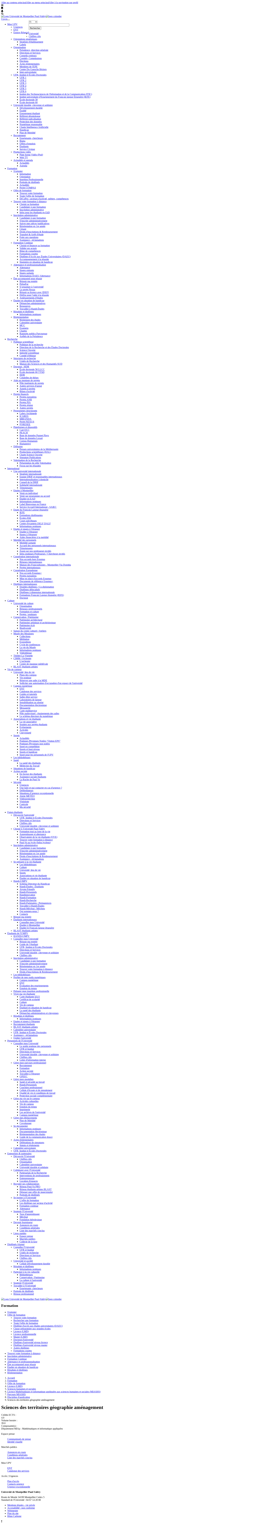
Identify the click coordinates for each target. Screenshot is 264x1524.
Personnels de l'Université (19, 1040)
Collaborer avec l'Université (26, 1170)
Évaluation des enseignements (34, 985)
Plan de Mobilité (27, 132)
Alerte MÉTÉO (27, 796)
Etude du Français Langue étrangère (30, 509)
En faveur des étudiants (31, 774)
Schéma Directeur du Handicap (35, 884)
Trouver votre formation (31, 193)
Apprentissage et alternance (33, 834)
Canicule (24, 804)
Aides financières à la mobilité (34, 537)
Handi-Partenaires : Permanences (35, 903)
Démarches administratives (32, 303)
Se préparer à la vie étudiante (27, 861)
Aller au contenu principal (13, 2)
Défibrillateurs (26, 790)
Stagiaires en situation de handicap (36, 262)
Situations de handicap (24, 768)
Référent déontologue (30, 116)
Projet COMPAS (28, 187)
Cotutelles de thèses (29, 377)
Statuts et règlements (29, 1145)
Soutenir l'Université (23, 1211)
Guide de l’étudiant (29, 944)
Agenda (23, 165)
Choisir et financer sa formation (35, 245)
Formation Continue (23, 242)
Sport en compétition (30, 746)
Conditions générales (30, 1228)
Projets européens (28, 397)
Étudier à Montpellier (30, 925)
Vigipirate (24, 801)
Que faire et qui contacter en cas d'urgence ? (41, 787)
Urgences (18, 27)
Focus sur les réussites (30, 465)
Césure (23, 229)
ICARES (24, 416)
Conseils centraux (28, 55)
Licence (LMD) (21, 1331)
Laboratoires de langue (31, 699)
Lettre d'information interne (33, 1060)
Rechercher (35, 28)
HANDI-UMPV (21, 936)
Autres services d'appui (31, 386)
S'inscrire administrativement (33, 220)
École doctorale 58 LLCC (32, 369)
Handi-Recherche (28, 900)
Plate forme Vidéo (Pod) (31, 154)
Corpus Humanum (28, 441)
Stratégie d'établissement (31, 42)
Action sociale (20, 771)
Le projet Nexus (27, 289)
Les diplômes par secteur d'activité (36, 1203)
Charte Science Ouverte (31, 454)
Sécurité (17, 782)
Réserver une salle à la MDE (33, 680)
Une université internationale (27, 471)
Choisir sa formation (29, 204)
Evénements (25, 727)
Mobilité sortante (28, 542)
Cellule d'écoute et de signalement (36, 1090)
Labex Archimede (28, 413)
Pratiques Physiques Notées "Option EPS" (40, 741)
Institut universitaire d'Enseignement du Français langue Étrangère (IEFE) (55, 97)
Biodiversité (25, 628)
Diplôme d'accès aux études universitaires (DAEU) (38, 1326)
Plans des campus (28, 675)
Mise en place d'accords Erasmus (35, 578)
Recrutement (19, 135)
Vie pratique (25, 677)
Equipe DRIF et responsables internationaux (41, 476)
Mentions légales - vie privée (21, 1505)
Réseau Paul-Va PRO (30, 1186)
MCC (22, 325)
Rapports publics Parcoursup (33, 333)
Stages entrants (27, 270)
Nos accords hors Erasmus (32, 559)
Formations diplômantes (31, 515)
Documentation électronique (33, 705)
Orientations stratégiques (25, 39)
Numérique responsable (31, 124)
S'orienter (18, 171)
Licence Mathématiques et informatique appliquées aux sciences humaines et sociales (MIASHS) (54, 1391)
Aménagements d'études (31, 298)
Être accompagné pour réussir (27, 278)
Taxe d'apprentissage (30, 1214)
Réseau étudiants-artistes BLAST (36, 1189)
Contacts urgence (15, 1484)
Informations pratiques (30, 314)
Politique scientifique (23, 342)
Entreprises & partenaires (19, 1153)
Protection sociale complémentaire (36, 1095)
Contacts (24, 914)
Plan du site (12, 1513)
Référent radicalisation (30, 119)
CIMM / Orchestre (22, 658)
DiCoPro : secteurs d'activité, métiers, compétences (44, 198)
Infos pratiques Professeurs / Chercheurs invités (42, 553)
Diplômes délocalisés (30, 589)
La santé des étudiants (30, 763)
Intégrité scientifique (29, 353)
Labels (23, 44)
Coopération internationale (26, 556)
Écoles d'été (25, 518)
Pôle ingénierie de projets (32, 383)
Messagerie (25, 708)
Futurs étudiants (15, 812)
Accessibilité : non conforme (21, 1508)
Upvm (4, 19)
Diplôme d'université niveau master (30, 1345)
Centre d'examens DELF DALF (35, 523)
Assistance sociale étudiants (33, 776)
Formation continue (29, 1206)
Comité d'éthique (28, 355)
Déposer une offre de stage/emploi (36, 1192)
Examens (24, 328)
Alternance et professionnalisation (29, 264)
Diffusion (18, 446)
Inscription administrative (32, 209)
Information (25, 174)
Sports (16, 735)
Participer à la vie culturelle (26, 1272)
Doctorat (24, 598)
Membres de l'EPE (29, 66)
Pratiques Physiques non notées (35, 743)
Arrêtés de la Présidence (31, 336)
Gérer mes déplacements (25, 1117)
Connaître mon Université (32, 922)
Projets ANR (26, 399)
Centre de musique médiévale (34, 664)
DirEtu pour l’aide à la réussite (34, 295)
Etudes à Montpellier (23, 490)
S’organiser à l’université (32, 287)
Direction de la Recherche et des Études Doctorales (44, 347)
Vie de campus (14, 669)
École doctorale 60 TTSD (32, 372)
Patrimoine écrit (27, 625)
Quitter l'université (22, 1038)
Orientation (25, 176)
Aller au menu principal (37, 2)
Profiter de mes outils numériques (29, 977)
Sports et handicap (28, 752)
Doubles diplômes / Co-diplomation (37, 587)
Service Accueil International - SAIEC (38, 507)
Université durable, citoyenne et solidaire (33, 105)
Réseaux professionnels (31, 609)
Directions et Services (30, 53)
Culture (11, 600)
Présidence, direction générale (34, 50)
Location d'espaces (29, 1181)
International (13, 468)
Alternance (25, 267)
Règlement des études (30, 320)
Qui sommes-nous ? (29, 911)
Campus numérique (22, 686)
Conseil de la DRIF (29, 482)
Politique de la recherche (31, 344)
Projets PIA (25, 402)
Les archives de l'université (33, 1112)
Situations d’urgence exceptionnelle (37, 793)
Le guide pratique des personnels (35, 1046)
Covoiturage (25, 1123)
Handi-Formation (28, 897)
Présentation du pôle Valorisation (35, 463)
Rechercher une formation (25, 1320)
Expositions (25, 642)
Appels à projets (27, 388)
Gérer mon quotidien (23, 1079)
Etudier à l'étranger (29, 531)
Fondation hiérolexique (31, 1219)
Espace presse (26, 1236)
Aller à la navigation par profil (63, 2)
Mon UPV (12, 24)
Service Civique (27, 149)
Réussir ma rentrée (28, 281)
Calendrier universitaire (31, 322)
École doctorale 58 (29, 99)
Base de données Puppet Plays (34, 435)
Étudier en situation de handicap (28, 300)
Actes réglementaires (30, 64)
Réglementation (21, 317)
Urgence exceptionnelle (18, 1486)
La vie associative (28, 721)
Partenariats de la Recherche (33, 1173)
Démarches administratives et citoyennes (39, 1013)
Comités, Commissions (31, 58)
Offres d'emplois (27, 143)
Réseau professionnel (23, 1294)
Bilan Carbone (14, 1516)
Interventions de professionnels (34, 1175)
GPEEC (24, 1076)
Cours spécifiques (28, 520)
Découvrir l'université (23, 815)
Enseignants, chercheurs (31, 138)
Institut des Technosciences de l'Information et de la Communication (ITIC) (56, 94)
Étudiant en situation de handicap (35, 1007)
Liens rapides (19, 1233)
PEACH (24, 432)
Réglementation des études (32, 1134)
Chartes (23, 331)
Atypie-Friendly (27, 889)
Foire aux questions (29, 237)
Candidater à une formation (33, 207)
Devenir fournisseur (23, 1222)
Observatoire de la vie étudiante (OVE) (38, 837)
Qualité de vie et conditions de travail (37, 1093)
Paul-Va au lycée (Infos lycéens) (35, 842)
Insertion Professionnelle (31, 179)
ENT (15, 29)
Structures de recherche (24, 358)
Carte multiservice (28, 710)
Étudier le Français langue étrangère (37, 928)
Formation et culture (29, 611)
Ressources (25, 306)
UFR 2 (23, 80)
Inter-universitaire (28, 72)
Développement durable (31, 108)
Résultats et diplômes (23, 311)
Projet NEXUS (27, 421)
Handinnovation (27, 895)
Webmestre (12, 1510)
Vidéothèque (26, 653)
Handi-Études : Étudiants (32, 886)
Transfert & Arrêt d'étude (32, 234)
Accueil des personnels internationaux (38, 545)
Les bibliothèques (21, 757)
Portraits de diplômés (30, 182)
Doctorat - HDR (21, 366)
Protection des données (31, 121)
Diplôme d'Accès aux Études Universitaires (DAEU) (45, 256)
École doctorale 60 (29, 102)
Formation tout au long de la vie (35, 831)
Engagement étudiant (30, 113)
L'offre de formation (29, 1200)
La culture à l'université (31, 1280)
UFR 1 (23, 77)
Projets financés (21, 394)
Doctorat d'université (23, 1339)
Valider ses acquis (28, 248)
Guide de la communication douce (36, 1137)
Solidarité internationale (31, 485)
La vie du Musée (28, 647)
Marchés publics (27, 1239)
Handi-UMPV (20, 881)
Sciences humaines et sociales (21, 1389)
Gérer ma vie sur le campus (26, 1098)
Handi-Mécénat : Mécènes (32, 908)
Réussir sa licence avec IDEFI (34, 292)
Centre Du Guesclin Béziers (33, 69)
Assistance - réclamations (32, 240)
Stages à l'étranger (28, 534)
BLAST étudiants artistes (25, 666)
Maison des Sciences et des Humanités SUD (41, 364)
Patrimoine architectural (31, 620)
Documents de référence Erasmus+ (36, 581)
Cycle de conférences (30, 644)
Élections (24, 61)
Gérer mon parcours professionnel (29, 1062)
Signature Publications (30, 457)
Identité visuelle (14, 1442)
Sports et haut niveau (30, 749)
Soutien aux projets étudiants (33, 724)
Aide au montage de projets (26, 380)
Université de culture (23, 603)
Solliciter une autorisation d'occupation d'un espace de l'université (51, 683)
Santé (16, 760)
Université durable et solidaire (34, 1167)
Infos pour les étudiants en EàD (35, 212)
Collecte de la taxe (28, 1241)
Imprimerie (25, 1109)
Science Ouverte (27, 350)
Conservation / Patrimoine (25, 617)
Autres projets (26, 408)
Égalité (23, 110)
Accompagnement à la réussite (34, 259)
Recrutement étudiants (24, 1024)
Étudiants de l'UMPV (17, 933)
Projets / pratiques (28, 614)
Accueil (11, 1378)
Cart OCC (24, 430)
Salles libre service (28, 697)
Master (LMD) (20, 1337)
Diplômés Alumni (15, 1244)
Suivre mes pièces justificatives (34, 223)
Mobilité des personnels (24, 540)
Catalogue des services (30, 691)
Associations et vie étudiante (27, 719)
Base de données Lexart (31, 438)
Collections (25, 636)
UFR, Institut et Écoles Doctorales (29, 75)
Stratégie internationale (31, 474)
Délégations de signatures (32, 1142)
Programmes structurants (25, 410)
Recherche (12, 339)
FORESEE (25, 424)
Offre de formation (22, 190)
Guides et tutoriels (28, 694)
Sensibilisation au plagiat (31, 702)
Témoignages (26, 487)
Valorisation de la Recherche (27, 460)
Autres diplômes (21, 1348)
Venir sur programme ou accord (35, 496)
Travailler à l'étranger (30, 1073)
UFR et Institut (27, 1049)
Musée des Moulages (23, 633)
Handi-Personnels (28, 892)
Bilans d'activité (27, 391)
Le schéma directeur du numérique (36, 716)
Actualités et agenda (23, 160)
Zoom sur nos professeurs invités (35, 551)
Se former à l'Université (24, 1197)
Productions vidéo (22, 152)
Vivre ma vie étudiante (24, 994)
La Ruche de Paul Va (30, 779)
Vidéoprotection (27, 798)
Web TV (24, 157)
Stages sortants (27, 273)
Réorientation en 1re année (32, 226)
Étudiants (24, 146)
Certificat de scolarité (30, 999)
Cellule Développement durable (35, 1263)
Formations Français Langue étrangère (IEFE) (42, 595)
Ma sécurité (25, 807)
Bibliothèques (26, 1274)
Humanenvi (25, 443)
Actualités (24, 163)
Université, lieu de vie (24, 672)
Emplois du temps (28, 988)
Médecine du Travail (29, 765)
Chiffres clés (35, 36)
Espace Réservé (21, 32)
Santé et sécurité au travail (32, 1082)
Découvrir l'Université (24, 1156)
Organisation (19, 47)
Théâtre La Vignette (23, 655)
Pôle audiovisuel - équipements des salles (39, 713)
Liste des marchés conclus (32, 1230)
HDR (22, 375)
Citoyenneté (25, 732)
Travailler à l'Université (24, 1285)
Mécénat (24, 1217)
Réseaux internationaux (31, 562)
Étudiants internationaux (25, 919)
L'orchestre (25, 661)
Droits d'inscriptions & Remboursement (39, 231)
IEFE (22, 512)
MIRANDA (25, 419)
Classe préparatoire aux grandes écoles (32, 1328)
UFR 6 (23, 91)
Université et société (23, 1261)
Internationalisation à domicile (34, 479)
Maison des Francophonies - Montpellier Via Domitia (45, 565)
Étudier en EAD (27, 498)
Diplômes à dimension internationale (37, 592)
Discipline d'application (18, 1397)
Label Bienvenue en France (33, 504)
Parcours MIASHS (16, 1394)
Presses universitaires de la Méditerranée (39, 449)
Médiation (24, 639)
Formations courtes (29, 253)
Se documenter (20, 1126)
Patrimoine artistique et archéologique (38, 622)
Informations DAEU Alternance (35, 275)
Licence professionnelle (24, 1334)
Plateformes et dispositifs (25, 427)
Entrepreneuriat (27, 1178)
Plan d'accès (13, 1481)
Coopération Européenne (25, 570)
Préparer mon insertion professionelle (31, 991)
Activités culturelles (29, 1101)
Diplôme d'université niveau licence (30, 1342)
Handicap (24, 130)
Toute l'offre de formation (32, 196)
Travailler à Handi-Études (32, 309)
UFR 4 (23, 86)
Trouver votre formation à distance (30, 201)
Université (34, 33)
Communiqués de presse (19, 1439)
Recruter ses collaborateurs (26, 1184)
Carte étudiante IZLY (30, 996)
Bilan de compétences (30, 251)
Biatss (22, 141)
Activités (24, 730)
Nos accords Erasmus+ (31, 573)
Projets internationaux (30, 567)
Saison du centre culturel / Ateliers (29, 631)
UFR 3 (23, 83)
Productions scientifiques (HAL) (35, 452)
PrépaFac (24, 284)
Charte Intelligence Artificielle (34, 127)
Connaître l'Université (24, 1247)
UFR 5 (23, 88)
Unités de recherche (29, 1252)
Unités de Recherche (30, 361)
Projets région (26, 405)
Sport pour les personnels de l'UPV (36, 754)
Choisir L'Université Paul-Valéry (29, 828)
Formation (12, 168)
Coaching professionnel (31, 1087)
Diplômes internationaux (25, 584)
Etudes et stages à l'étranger (26, 529)
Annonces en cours (29, 1225)
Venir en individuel (29, 493)
